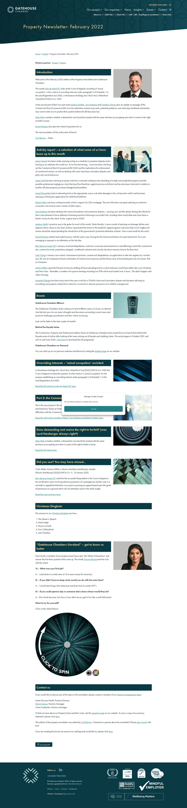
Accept (93, 409)
